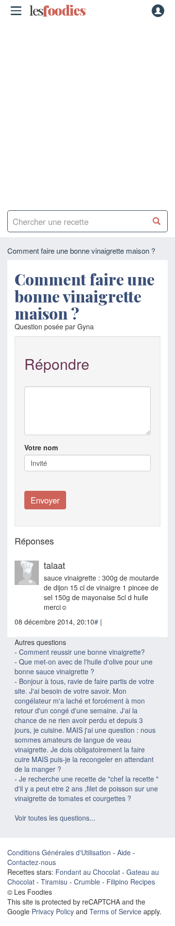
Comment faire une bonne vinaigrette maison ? (85, 295)
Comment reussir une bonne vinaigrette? (82, 652)
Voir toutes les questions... (55, 818)
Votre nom (41, 447)
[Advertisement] (87, 112)
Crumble (87, 881)
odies (57, 10)
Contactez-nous (31, 862)
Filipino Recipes (130, 881)
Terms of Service (115, 911)
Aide (124, 852)
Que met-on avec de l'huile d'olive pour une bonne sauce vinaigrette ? (84, 666)
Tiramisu (54, 881)
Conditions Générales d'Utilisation (59, 852)
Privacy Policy (53, 911)
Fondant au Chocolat (87, 872)
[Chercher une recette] (157, 221)
